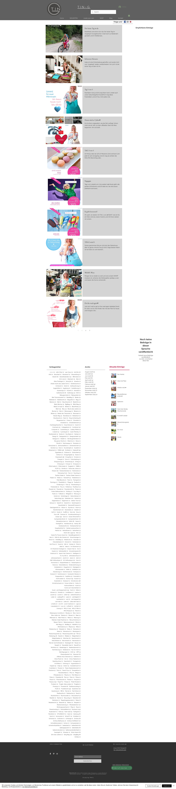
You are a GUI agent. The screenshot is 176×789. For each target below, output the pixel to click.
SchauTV (68, 716)
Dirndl (59, 443)
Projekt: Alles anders (66, 684)
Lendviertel (60, 599)
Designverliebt (75, 436)
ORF (78, 652)
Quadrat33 (55, 691)
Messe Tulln (58, 622)
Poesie (70, 679)
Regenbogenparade (68, 700)
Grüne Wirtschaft (75, 516)
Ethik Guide (53, 466)
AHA (51, 374)
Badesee (52, 399)
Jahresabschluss (75, 555)
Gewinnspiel (76, 503)
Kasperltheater (65, 562)
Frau (62, 487)
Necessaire (76, 640)
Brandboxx (67, 415)
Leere (68, 597)
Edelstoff (77, 450)
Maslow (64, 615)
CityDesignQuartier (56, 425)
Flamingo (53, 482)
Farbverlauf (62, 473)
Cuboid (56, 432)
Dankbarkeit (53, 434)
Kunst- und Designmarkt (60, 590)
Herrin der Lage (69, 532)
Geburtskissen (75, 496)
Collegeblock (66, 427)
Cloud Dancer (69, 425)
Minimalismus (63, 627)
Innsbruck (54, 553)
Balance (53, 402)
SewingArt (58, 732)
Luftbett (69, 606)
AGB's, (113, 764)
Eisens (78, 454)
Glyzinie (71, 507)
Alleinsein (71, 379)
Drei (61, 448)
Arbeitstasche (76, 383)
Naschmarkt (76, 638)
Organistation (76, 663)
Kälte (78, 590)
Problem (54, 684)
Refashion (56, 700)
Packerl (61, 668)
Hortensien (76, 542)
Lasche (53, 594)
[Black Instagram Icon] (128, 22)
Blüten (53, 413)
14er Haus (69, 372)
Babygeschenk (65, 395)
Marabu (69, 613)
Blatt (58, 409)
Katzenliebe (63, 565)
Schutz (66, 723)
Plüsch (52, 679)
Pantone (52, 670)
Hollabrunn (68, 539)
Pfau (71, 672)
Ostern (66, 666)
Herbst (58, 530)
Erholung (61, 464)
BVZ (78, 393)
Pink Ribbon (76, 675)
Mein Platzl (62, 617)
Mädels (68, 636)
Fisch (69, 480)
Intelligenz (77, 553)
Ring (73, 707)
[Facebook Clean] (50, 754)
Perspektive (76, 670)
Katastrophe (76, 562)
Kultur (78, 583)
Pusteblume (66, 688)
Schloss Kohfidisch (74, 721)
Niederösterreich (75, 647)
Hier (52, 537)
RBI (62, 691)
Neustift (77, 645)
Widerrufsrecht (125, 764)
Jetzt (78, 558)
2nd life (77, 372)
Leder (53, 597)
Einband (67, 452)
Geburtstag (59, 498)
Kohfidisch (76, 569)
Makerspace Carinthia (57, 613)
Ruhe (61, 711)
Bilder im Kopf (59, 406)
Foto (68, 484)
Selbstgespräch (65, 727)
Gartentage (65, 496)
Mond (59, 631)
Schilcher (61, 718)
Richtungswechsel (63, 707)
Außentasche (61, 393)
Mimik (78, 622)
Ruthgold (77, 711)
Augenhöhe (57, 388)
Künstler (61, 592)
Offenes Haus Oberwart (65, 656)
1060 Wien (60, 372)
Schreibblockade (57, 723)
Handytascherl (75, 526)
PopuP (60, 682)
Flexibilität (62, 482)
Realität (53, 698)
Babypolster (76, 395)
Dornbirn (54, 448)
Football (77, 482)
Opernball (68, 661)
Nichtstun (54, 647)
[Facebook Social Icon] (125, 22)
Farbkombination (65, 471)
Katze (55, 565)
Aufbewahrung (75, 386)
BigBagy (68, 404)
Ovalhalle (53, 668)
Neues (78, 643)
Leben (66, 594)
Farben (55, 471)
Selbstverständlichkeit (73, 730)
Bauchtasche (67, 402)
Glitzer (64, 507)
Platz (72, 677)
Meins (70, 617)
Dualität (77, 448)
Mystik (61, 636)
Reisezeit (62, 702)
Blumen (55, 411)
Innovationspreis (75, 551)
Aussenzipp (61, 390)
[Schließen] (174, 786)
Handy (77, 523)
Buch (65, 418)
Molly (69, 629)
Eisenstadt (60, 457)
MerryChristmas (75, 620)
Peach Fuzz (66, 670)
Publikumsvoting (75, 686)
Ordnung (66, 663)
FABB (78, 466)
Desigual (56, 438)
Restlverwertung (62, 705)
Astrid (66, 386)
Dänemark (53, 450)
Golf (53, 512)
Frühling (69, 491)
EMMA (61, 450)
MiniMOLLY (76, 624)
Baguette (71, 399)
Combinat (76, 427)
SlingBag (77, 734)
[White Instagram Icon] (57, 754)
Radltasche (61, 693)
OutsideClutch (75, 666)
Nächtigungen (64, 652)
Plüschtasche (61, 679)
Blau (64, 409)
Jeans (72, 558)
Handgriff (59, 523)
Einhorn (59, 454)
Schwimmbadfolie (55, 725)
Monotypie (77, 631)
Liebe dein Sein (75, 601)
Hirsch (51, 539)
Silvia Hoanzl (76, 732)
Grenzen (63, 514)
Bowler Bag (57, 415)
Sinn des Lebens (57, 734)
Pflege (78, 672)
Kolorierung (57, 571)
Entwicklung (69, 461)
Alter (78, 379)
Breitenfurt (77, 415)
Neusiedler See (67, 645)
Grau (78, 512)
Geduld (77, 498)
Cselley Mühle (75, 429)
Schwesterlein (75, 723)
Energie (61, 459)
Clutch (78, 425)
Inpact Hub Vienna (65, 553)
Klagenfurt (68, 567)
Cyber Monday (75, 432)
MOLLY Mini (76, 608)
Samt (52, 716)
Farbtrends (76, 471)
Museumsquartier (69, 633)
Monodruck (67, 631)
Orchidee (58, 663)
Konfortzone (62, 574)
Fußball (62, 493)
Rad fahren (76, 691)
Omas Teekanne (75, 659)
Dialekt (63, 438)
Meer (78, 615)
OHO (72, 652)
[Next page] (89, 330)
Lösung (60, 608)
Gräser (58, 516)
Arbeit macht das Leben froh (60, 383)
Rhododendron (75, 705)
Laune (60, 594)
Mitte (78, 627)
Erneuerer (77, 464)
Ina (79, 549)
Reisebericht (53, 702)
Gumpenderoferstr (60, 519)
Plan (66, 677)
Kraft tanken (60, 578)
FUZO (57, 468)
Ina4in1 (55, 551)
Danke (61, 434)
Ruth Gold (68, 711)
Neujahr (58, 645)
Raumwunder (65, 695)
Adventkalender (65, 376)
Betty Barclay (59, 404)
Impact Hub (71, 549)
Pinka (52, 677)
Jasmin (66, 558)
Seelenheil (66, 725)
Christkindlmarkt (75, 422)
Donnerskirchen (75, 445)
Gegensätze (56, 500)
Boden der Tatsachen (65, 413)
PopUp (53, 682)
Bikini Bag (77, 404)
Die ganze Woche (60, 441)
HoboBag (59, 539)
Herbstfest (77, 530)
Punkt (57, 688)
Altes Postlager (59, 381)
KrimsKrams (76, 581)
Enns (67, 459)
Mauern (71, 615)
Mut (78, 633)
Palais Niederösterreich (73, 668)
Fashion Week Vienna (73, 475)
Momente (77, 629)
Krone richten (69, 583)
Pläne (78, 677)
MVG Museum (69, 610)
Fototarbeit (55, 487)
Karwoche (55, 562)
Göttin (71, 521)
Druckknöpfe (68, 448)
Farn (70, 473)
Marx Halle (55, 615)
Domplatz (77, 443)
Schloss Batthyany (59, 721)
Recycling (68, 698)
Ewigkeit (71, 466)
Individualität (63, 551)
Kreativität (58, 581)
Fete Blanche (61, 480)
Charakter (77, 420)
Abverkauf (66, 374)
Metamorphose (69, 622)
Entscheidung (76, 459)
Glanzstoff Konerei (74, 505)
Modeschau (53, 629)
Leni (68, 599)
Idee (67, 546)
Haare (78, 521)
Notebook (66, 649)
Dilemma (71, 441)
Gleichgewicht (55, 507)
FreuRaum (77, 487)
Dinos (78, 441)
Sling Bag (68, 734)
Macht (78, 610)
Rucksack (76, 709)
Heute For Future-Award (59, 535)
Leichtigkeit (76, 597)
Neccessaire (66, 640)
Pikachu (67, 675)
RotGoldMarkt (66, 709)
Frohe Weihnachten (58, 491)
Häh (66, 544)
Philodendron (58, 675)
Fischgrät (77, 480)
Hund (60, 544)
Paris (59, 670)
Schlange (69, 718)
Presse (67, 682)
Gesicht (60, 503)
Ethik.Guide (62, 466)
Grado (59, 512)
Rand (78, 693)
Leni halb (58, 601)
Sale (69, 714)
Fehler (59, 477)
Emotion (77, 457)
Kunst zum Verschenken (73, 588)
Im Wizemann (76, 546)
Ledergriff (61, 597)
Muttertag (53, 636)
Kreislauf (66, 581)
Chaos (69, 420)
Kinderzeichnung (75, 565)
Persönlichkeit (63, 672)
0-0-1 (52, 372)
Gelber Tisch (76, 500)
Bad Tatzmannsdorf (58, 397)
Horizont (68, 542)
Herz (78, 532)
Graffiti (66, 512)
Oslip (59, 666)
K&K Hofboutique (56, 560)
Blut (61, 411)
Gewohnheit (62, 505)
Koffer (68, 569)
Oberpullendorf (66, 654)
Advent (55, 376)
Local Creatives (69, 604)
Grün (65, 516)
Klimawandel (60, 569)
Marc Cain (77, 613)
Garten (57, 496)
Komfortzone (67, 571)
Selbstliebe (76, 727)
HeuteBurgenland (74, 535)
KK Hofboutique (69, 560)
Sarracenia (60, 716)
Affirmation (77, 376)
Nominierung (57, 649)
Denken (77, 434)
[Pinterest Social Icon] (130, 22)
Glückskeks (69, 510)
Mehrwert (53, 617)
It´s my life (64, 555)
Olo (66, 659)
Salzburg (77, 714)
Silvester (66, 732)
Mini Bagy (60, 624)
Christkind (64, 422)
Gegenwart (66, 500)
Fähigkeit (69, 493)
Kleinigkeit (77, 567)
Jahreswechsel (56, 558)
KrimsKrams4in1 (58, 583)
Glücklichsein (58, 510)
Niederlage (63, 647)
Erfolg (78, 461)
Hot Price (53, 544)
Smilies (78, 737)
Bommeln (77, 413)
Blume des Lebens (74, 409)
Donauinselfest (63, 445)
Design (55, 436)
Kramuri (69, 578)
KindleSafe (58, 567)
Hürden (72, 544)
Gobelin (77, 510)
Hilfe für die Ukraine (62, 537)
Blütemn (77, 411)
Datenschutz (118, 764)
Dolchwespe (67, 443)
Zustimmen (167, 786)
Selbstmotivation (59, 730)
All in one (62, 379)
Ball (59, 402)
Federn (53, 477)
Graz (56, 514)
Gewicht (67, 503)
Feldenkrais (76, 477)
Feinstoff (67, 477)
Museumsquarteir (55, 633)
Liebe (66, 601)
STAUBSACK (61, 714)
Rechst (60, 698)
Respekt (77, 702)
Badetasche (61, 399)
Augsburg (66, 388)
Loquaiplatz (55, 606)
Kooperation (59, 576)
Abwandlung (76, 374)
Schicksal (52, 718)
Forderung (61, 484)
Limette (54, 604)
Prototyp (56, 686)
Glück (78, 507)
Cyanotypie (64, 432)
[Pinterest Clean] (54, 754)
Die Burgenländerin (74, 438)
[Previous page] (78, 330)
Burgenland (61, 420)
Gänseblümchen (62, 521)
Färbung (77, 493)
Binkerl (68, 406)
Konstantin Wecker (74, 574)
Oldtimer (77, 656)
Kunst (78, 585)
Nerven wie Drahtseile (56, 643)
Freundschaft (69, 489)
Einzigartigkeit (69, 454)
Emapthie (69, 457)
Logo (78, 604)
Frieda (78, 489)
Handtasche (68, 523)
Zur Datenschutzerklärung (29, 787)
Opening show (58, 661)
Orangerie (77, 661)
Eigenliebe (59, 452)
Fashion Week (60, 475)
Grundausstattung (74, 514)
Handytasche (64, 526)
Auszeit (70, 390)
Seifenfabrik (76, 725)
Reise (78, 700)
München (66, 638)
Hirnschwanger (75, 537)
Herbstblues (66, 530)
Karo (78, 560)
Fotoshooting (76, 484)
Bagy (78, 399)
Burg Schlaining (75, 418)
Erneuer (69, 464)
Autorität (77, 390)
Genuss (53, 503)
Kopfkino (68, 576)
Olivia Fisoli (58, 659)
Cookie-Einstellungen (153, 786)
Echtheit (68, 450)
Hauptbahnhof (60, 528)
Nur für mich (76, 649)
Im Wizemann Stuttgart (58, 549)
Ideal (62, 546)
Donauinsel (53, 445)
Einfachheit (76, 452)
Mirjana (72, 627)
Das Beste (69, 434)
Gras (72, 512)
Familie (64, 468)
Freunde (60, 489)
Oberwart (77, 654)
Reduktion (77, 698)
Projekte (77, 684)
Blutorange (69, 411)
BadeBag (70, 397)
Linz (60, 604)
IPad (78, 544)
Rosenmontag (54, 709)
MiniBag (68, 624)
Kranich (77, 578)
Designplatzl (64, 436)
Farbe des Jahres (75, 468)
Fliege (70, 482)
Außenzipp (71, 393)
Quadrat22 (76, 688)
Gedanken (69, 498)
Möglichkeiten (57, 638)
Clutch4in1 (56, 427)
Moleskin (62, 629)
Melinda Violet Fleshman (60, 620)
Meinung (77, 617)
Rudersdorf (53, 711)
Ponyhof (77, 679)
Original (53, 666)
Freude (52, 489)
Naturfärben (56, 640)
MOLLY (67, 608)
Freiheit (69, 487)
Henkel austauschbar (73, 528)
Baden (78, 397)
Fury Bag (77, 491)
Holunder (77, 539)
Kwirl (72, 590)
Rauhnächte (55, 695)
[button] (74, 18)
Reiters (70, 702)
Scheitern (77, 716)
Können (53, 592)
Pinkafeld (59, 677)
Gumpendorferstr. (74, 519)
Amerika (77, 381)
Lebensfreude (75, 594)
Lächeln (77, 606)
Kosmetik (77, 576)
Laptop (78, 592)
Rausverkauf (76, 695)
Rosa (78, 707)
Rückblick (52, 714)
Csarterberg (64, 429)
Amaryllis (69, 381)
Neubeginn (69, 643)
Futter (54, 493)
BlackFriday (76, 406)
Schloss (77, 718)
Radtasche (71, 693)
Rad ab (68, 691)
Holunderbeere (58, 542)
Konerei (53, 574)
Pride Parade (76, 682)
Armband (59, 386)
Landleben (69, 592)
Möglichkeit (76, 636)
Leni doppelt (76, 599)
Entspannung (59, 461)
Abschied (57, 374)
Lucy (63, 606)
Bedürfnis (77, 402)
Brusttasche (58, 418)
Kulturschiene (69, 585)
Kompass (77, 571)
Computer (55, 429)
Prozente (64, 686)
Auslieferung (76, 388)
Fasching (77, 473)
